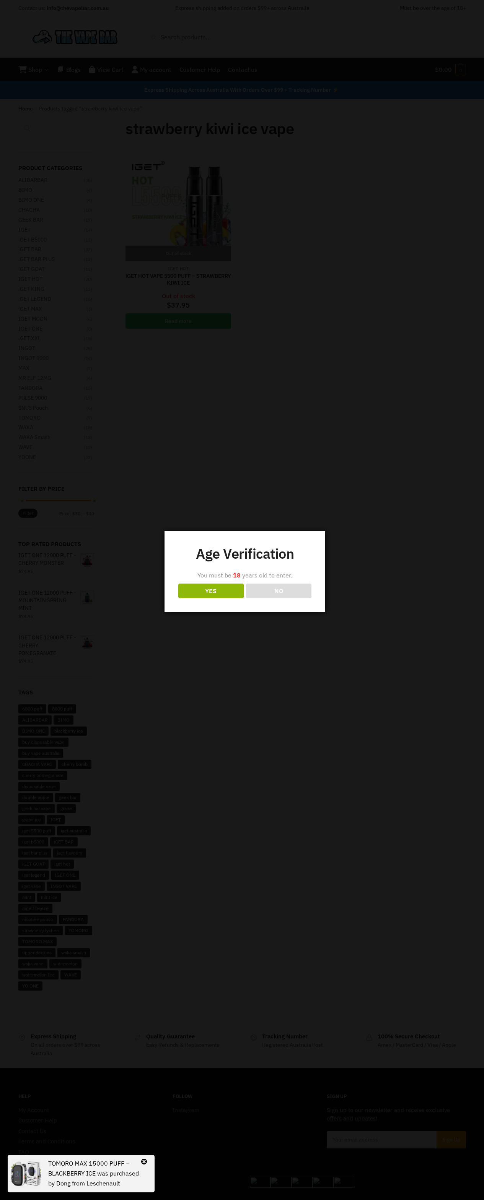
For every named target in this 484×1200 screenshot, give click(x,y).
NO (278, 591)
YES (211, 591)
